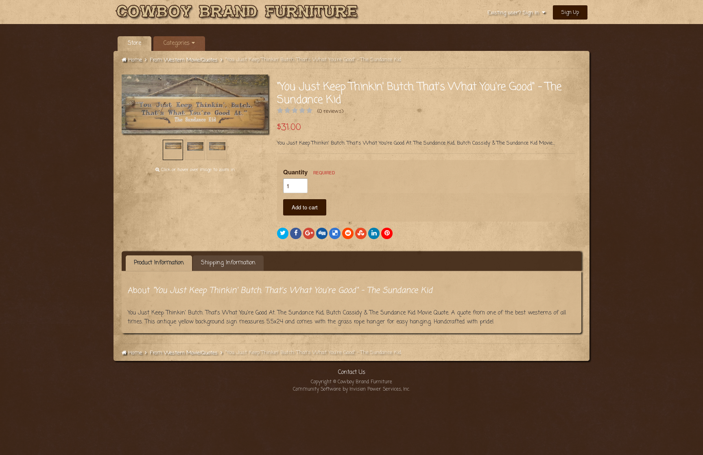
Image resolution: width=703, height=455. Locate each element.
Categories (178, 43)
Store (134, 43)
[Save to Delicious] (335, 233)
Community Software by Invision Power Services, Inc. (351, 389)
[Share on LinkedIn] (374, 233)
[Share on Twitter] (282, 233)
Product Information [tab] (159, 263)
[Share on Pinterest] (387, 233)
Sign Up (570, 12)
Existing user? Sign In (514, 13)
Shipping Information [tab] (228, 263)
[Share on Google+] (308, 233)
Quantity (309, 171)
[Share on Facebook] (295, 233)
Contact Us (351, 372)
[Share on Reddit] (348, 233)
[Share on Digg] (321, 233)
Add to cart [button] (305, 207)
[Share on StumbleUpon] (361, 233)
